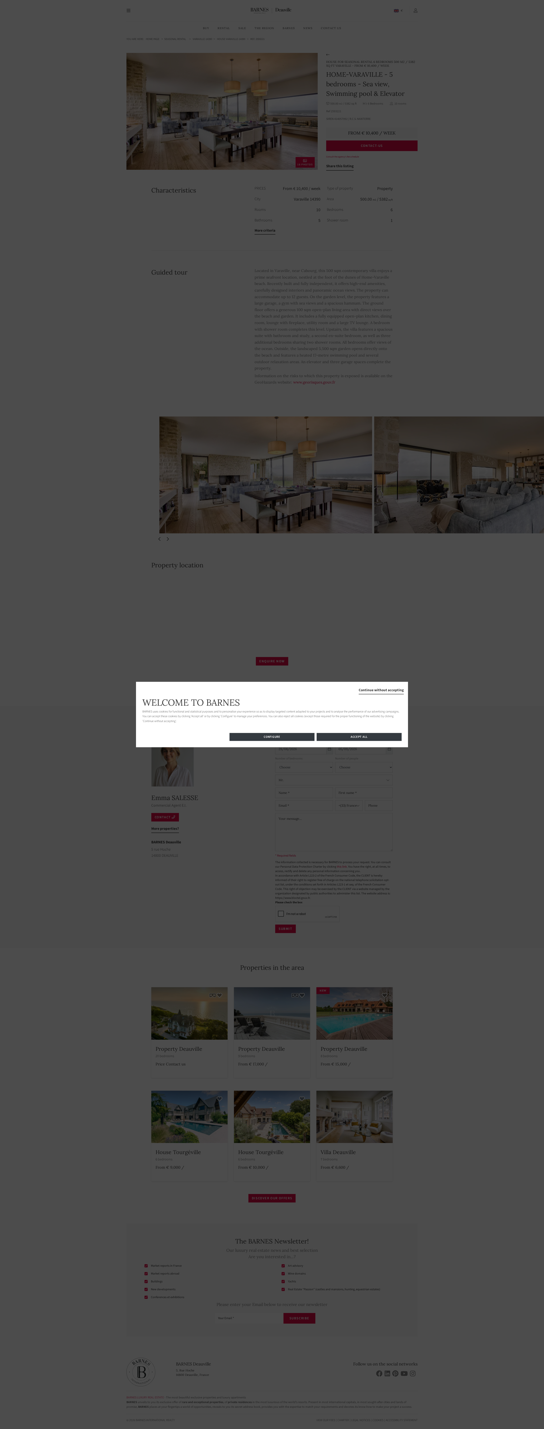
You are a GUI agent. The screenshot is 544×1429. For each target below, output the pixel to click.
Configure (272, 737)
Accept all (359, 737)
